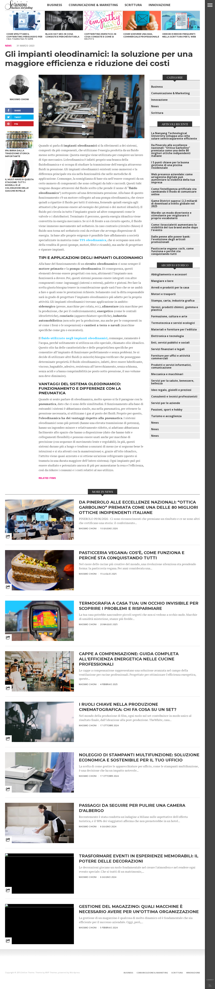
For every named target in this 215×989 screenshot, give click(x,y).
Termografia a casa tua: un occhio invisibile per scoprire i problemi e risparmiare (138, 606)
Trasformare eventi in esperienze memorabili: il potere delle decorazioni (138, 858)
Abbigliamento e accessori (169, 274)
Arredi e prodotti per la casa (170, 287)
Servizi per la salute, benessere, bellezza (172, 382)
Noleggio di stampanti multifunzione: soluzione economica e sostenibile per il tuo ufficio (139, 757)
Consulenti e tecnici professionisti (174, 396)
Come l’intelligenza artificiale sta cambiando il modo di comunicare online (174, 191)
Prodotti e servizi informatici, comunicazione (171, 366)
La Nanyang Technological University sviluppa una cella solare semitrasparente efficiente (174, 135)
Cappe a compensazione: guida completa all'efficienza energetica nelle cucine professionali (129, 659)
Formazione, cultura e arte (169, 316)
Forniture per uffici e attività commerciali (170, 357)
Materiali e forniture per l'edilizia (174, 329)
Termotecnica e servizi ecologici (173, 323)
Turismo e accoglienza (166, 416)
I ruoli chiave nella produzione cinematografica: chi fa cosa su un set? (127, 707)
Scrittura (133, 5)
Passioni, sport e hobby (166, 409)
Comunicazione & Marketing (93, 5)
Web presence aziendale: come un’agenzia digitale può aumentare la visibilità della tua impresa (173, 178)
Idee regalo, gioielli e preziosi (171, 390)
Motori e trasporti (163, 294)
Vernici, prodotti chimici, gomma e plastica (174, 308)
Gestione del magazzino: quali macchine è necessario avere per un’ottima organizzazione (139, 909)
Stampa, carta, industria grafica (173, 300)
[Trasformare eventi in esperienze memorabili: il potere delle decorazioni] (39, 855)
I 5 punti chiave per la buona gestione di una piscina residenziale (170, 165)
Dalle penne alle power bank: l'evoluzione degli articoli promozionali (170, 239)
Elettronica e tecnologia (167, 336)
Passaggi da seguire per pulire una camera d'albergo (132, 808)
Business (54, 5)
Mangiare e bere (162, 281)
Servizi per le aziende (165, 403)
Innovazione (159, 5)
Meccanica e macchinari (167, 374)
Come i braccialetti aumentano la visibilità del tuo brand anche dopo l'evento (174, 227)
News (8, 45)
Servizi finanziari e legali (168, 349)
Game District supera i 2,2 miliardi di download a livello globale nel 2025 (174, 203)
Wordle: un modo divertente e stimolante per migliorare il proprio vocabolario (171, 215)
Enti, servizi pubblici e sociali (170, 342)
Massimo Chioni (19, 99)
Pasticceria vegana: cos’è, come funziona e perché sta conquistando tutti (172, 251)
